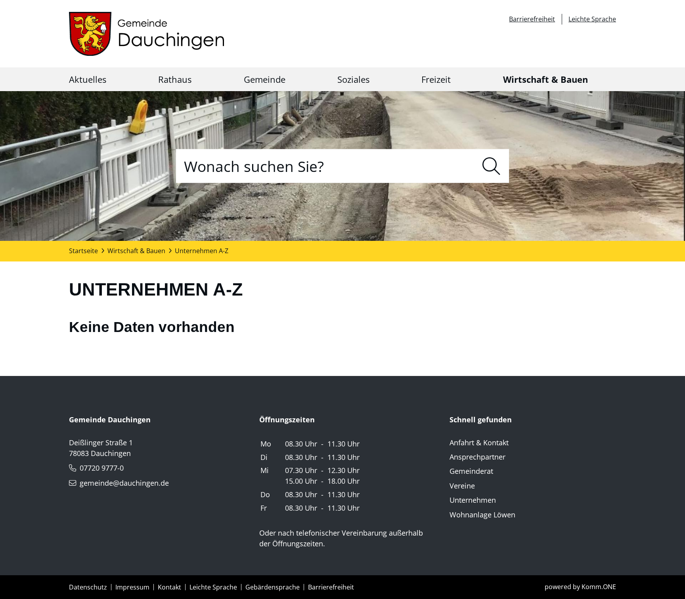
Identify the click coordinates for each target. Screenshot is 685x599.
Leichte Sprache (592, 19)
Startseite (83, 250)
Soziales (353, 79)
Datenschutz (88, 587)
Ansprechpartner (477, 457)
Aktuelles (87, 79)
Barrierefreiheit (532, 19)
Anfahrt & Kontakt (479, 442)
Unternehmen (473, 500)
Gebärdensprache (272, 587)
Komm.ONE (599, 586)
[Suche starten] (491, 166)
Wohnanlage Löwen (482, 514)
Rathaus (174, 79)
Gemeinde (264, 79)
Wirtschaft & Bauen (545, 79)
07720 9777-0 (102, 468)
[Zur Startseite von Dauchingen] (146, 34)
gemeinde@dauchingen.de (124, 483)
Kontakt (169, 587)
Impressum (132, 587)
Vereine (462, 485)
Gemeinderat (471, 471)
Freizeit (436, 79)
